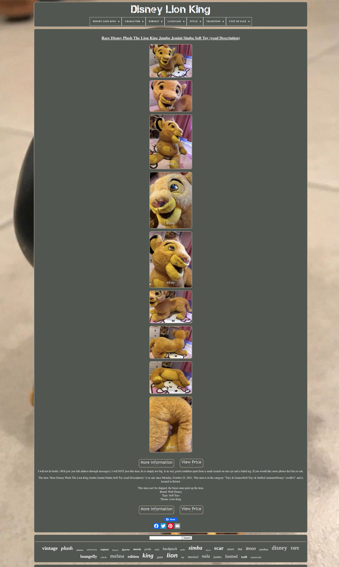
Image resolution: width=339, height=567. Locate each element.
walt (244, 557)
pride (148, 549)
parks (182, 549)
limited (231, 556)
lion (172, 555)
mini (157, 549)
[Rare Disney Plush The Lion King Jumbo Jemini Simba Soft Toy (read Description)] (170, 61)
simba (195, 548)
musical (193, 557)
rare (295, 547)
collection (79, 550)
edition (133, 556)
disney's (115, 550)
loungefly (88, 556)
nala (206, 556)
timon (251, 548)
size (240, 549)
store (230, 549)
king (147, 555)
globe (160, 557)
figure (208, 550)
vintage (50, 548)
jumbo (217, 557)
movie (137, 549)
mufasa (117, 556)
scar (219, 548)
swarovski (256, 557)
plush (67, 548)
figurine (126, 549)
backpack (170, 549)
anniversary (92, 549)
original (104, 549)
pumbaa (263, 549)
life (182, 557)
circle (104, 557)
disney (279, 548)
